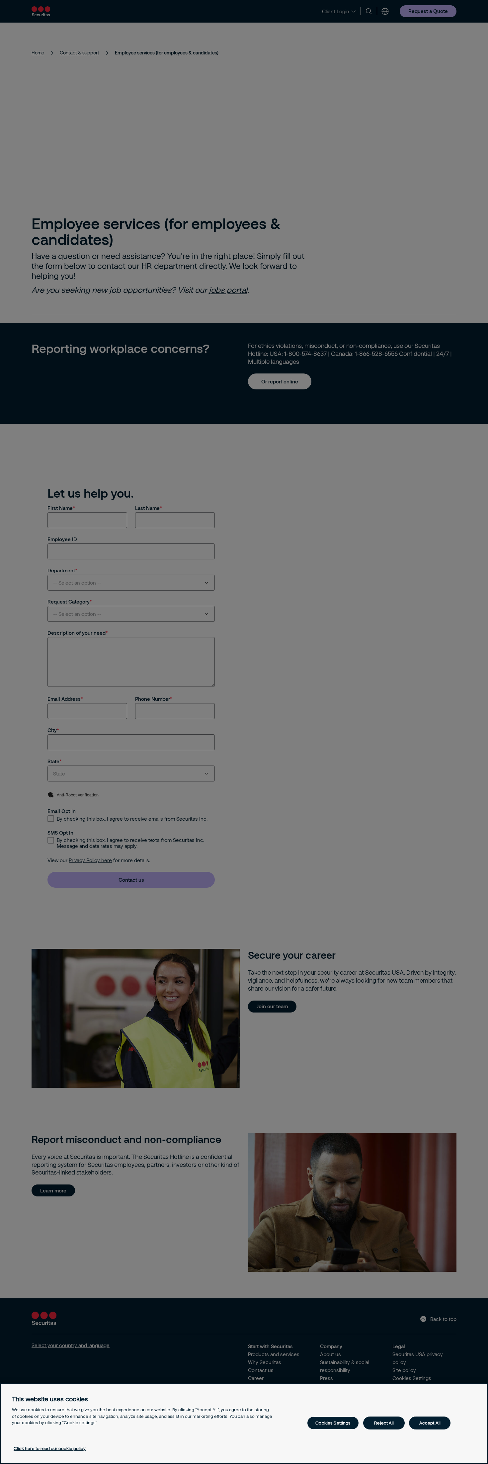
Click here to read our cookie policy (50, 1448)
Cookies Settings (333, 1422)
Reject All (384, 1422)
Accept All (430, 1422)
